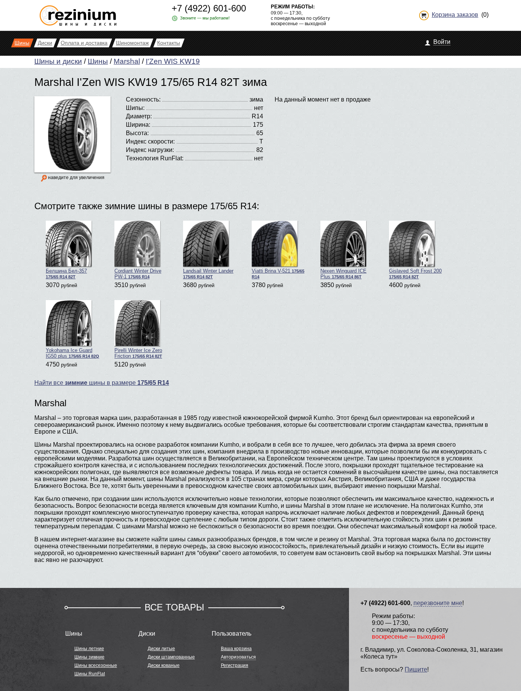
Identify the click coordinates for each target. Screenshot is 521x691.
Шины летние (89, 648)
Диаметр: (139, 116)
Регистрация (234, 665)
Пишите (416, 669)
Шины (98, 61)
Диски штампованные (171, 657)
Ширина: (138, 124)
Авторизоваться (238, 657)
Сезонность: (143, 99)
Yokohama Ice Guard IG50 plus (72, 353)
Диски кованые (164, 665)
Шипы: (135, 108)
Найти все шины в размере (101, 382)
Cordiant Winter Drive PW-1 (137, 273)
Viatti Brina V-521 (278, 273)
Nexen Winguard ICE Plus (343, 273)
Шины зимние (89, 657)
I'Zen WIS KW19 (173, 61)
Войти (441, 42)
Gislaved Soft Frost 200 (415, 273)
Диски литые (161, 648)
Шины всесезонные (95, 665)
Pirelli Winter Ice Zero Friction (138, 353)
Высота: (137, 133)
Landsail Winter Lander (208, 273)
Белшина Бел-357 (66, 273)
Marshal (127, 61)
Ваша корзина (236, 648)
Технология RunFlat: (154, 158)
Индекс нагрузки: (150, 150)
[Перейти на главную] (78, 12)
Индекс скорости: (150, 141)
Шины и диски (58, 61)
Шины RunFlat (89, 673)
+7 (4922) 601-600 (209, 8)
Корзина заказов (455, 14)
